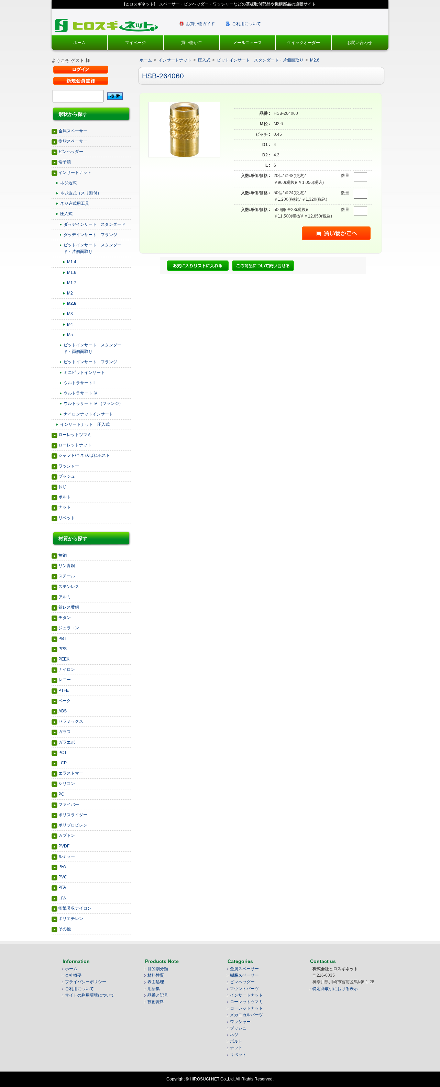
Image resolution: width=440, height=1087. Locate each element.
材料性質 (155, 975)
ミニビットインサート (84, 372)
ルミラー (66, 856)
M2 (70, 293)
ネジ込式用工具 (74, 203)
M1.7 (71, 282)
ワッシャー (68, 466)
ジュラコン (68, 627)
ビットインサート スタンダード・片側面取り (92, 248)
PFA (62, 866)
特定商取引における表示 (335, 988)
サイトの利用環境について (89, 995)
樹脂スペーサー (72, 141)
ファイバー (68, 804)
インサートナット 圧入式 (85, 424)
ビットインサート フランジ (90, 361)
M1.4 (71, 261)
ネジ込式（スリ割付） (80, 193)
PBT (62, 638)
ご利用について (246, 23)
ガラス (64, 731)
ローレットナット (74, 445)
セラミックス (70, 721)
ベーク (64, 700)
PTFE (63, 690)
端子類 (64, 161)
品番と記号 (157, 995)
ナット (64, 507)
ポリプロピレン (72, 825)
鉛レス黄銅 (68, 607)
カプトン (66, 835)
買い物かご (191, 42)
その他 (64, 929)
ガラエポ (66, 742)
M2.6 (71, 303)
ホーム (79, 42)
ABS (62, 711)
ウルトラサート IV (80, 393)
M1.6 (71, 272)
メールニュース (247, 42)
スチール (66, 576)
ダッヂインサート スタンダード (94, 224)
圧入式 (66, 213)
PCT (62, 752)
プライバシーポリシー (85, 981)
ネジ (234, 1034)
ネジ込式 (68, 182)
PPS (62, 648)
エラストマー (70, 773)
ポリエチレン (70, 918)
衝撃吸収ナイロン (74, 908)
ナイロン (66, 669)
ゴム (62, 898)
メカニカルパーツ (246, 1014)
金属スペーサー (72, 131)
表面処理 (155, 981)
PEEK (63, 659)
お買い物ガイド (200, 23)
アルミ (64, 597)
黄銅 (62, 555)
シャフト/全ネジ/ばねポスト (84, 455)
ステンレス (68, 586)
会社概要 (73, 975)
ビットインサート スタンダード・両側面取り (92, 348)
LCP (62, 763)
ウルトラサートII (79, 382)
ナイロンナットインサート (88, 414)
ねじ (62, 486)
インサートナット (74, 172)
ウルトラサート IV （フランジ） (93, 403)
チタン (64, 617)
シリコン (66, 783)
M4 (70, 324)
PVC (62, 877)
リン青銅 (66, 565)
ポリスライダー (72, 814)
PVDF (63, 846)
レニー (64, 679)
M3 (70, 313)
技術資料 (155, 1001)
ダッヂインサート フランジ (90, 234)
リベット (66, 517)
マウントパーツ (244, 988)
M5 (70, 334)
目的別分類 (157, 968)
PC (61, 794)
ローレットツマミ (74, 434)
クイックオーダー (303, 42)
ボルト (64, 497)
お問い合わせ (359, 42)
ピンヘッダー (70, 151)
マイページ (135, 42)
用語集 (153, 988)
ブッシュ (66, 476)
